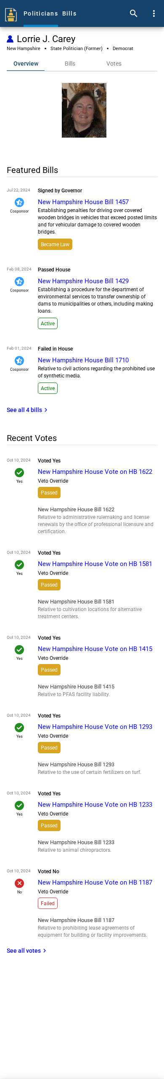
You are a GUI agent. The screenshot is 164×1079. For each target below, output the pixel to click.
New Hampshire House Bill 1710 (83, 360)
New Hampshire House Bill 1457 (83, 202)
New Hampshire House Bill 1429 (83, 281)
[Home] (11, 13)
